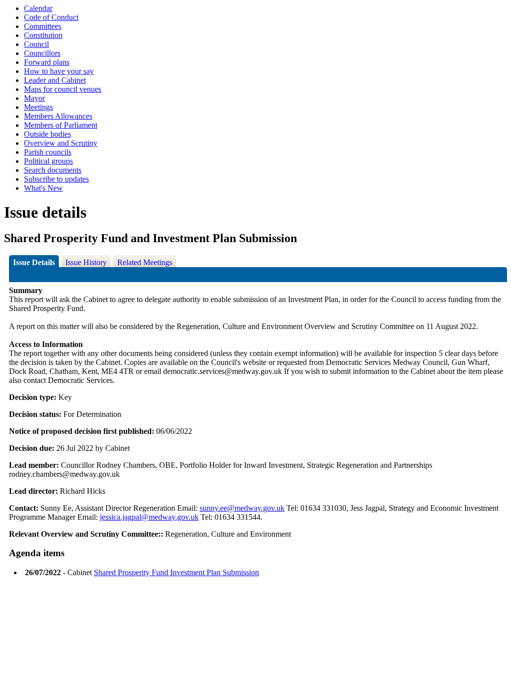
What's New (43, 188)
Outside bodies (47, 134)
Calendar (38, 8)
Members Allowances (58, 116)
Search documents (52, 170)
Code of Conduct (51, 17)
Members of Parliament (60, 125)
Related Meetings (144, 262)
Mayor (34, 98)
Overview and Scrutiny (60, 143)
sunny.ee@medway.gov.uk (242, 508)
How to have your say (59, 71)
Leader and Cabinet (55, 80)
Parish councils (47, 152)
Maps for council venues (62, 89)
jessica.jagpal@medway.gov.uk (149, 517)
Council (36, 44)
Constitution (43, 35)
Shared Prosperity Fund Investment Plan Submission (176, 572)
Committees (42, 26)
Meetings (38, 107)
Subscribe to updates (56, 179)
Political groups (48, 161)
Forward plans (46, 62)
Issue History (86, 262)
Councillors (42, 53)
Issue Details (34, 262)
